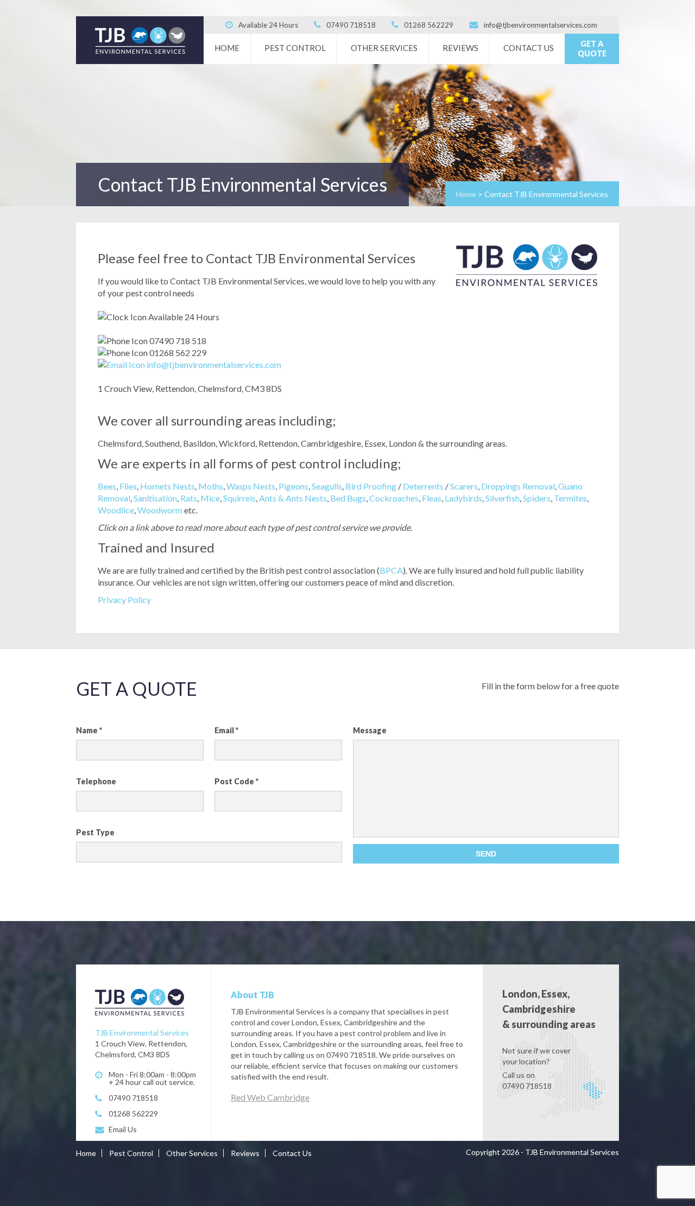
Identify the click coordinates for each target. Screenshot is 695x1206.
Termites (570, 498)
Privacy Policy (124, 599)
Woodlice (116, 510)
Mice (210, 498)
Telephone (96, 781)
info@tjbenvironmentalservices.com (214, 364)
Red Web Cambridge (270, 1097)
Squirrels (239, 498)
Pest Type (95, 832)
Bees (107, 486)
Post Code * (236, 781)
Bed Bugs (348, 498)
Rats (188, 498)
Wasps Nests (250, 486)
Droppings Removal (518, 486)
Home (226, 48)
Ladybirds (463, 498)
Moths (210, 486)
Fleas (431, 498)
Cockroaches (394, 498)
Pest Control (295, 48)
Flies (128, 486)
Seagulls (327, 486)
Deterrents (423, 486)
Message (370, 730)
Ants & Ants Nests (293, 498)
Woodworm (159, 510)
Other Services (384, 48)
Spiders (537, 498)
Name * (89, 730)
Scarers (464, 486)
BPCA (391, 570)
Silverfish (502, 498)
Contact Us (528, 48)
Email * (226, 730)
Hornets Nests (167, 486)
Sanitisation (155, 498)
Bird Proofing (370, 486)
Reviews (460, 48)
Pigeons (293, 486)
